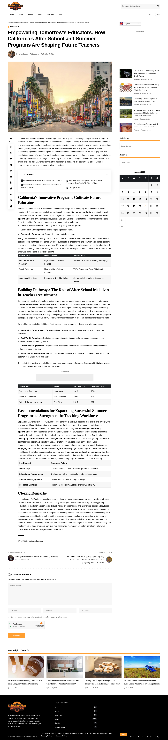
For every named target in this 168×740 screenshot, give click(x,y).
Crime (137, 130)
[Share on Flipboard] (11, 159)
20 (140, 206)
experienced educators (88, 314)
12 (134, 199)
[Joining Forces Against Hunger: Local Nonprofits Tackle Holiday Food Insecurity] (103, 667)
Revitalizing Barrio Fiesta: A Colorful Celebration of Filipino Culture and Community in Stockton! (147, 113)
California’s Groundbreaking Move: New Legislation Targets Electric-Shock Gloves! (146, 73)
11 (128, 199)
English (126, 23)
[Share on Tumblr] (11, 182)
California (32, 541)
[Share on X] (11, 153)
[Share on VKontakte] (11, 194)
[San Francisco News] (15, 6)
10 (122, 199)
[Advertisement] (64, 377)
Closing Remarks (74, 187)
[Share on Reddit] (11, 188)
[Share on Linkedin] (11, 176)
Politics (137, 79)
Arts (136, 119)
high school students (81, 212)
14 (146, 199)
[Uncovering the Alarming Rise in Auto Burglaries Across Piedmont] (126, 101)
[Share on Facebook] (11, 147)
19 (134, 206)
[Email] (11, 200)
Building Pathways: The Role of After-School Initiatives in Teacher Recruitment (41, 186)
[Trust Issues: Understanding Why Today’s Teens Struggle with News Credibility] (26, 667)
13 (140, 199)
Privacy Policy (46, 736)
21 (146, 206)
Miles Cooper (23, 54)
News (137, 93)
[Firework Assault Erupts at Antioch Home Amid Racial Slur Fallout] (126, 127)
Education (14, 27)
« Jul (121, 226)
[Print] (11, 206)
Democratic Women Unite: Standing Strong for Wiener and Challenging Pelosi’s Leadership (146, 87)
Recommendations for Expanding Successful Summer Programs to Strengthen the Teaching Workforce (85, 182)
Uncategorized (75, 727)
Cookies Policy (61, 736)
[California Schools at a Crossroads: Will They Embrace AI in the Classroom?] (64, 667)
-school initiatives (95, 363)
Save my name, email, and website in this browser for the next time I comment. (39, 617)
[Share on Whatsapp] (11, 171)
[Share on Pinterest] (11, 165)
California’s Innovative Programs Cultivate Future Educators (42, 180)
